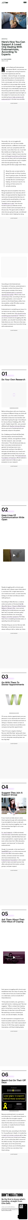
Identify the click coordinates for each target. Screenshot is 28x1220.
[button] (14, 555)
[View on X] (14, 267)
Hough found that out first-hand (16, 156)
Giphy (14, 814)
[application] (14, 555)
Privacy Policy (9, 1210)
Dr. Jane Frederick (7, 832)
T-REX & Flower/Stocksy (27, 21)
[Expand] (20, 1205)
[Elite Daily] (5, 2)
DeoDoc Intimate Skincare (17, 426)
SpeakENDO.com (7, 851)
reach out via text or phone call (12, 1135)
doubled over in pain (8, 203)
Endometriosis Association (9, 860)
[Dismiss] (25, 1205)
